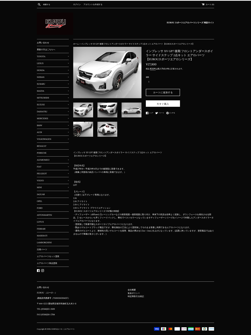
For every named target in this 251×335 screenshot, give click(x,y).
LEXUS (53, 63)
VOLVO (53, 180)
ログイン (77, 4)
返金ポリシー (134, 293)
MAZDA (53, 91)
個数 (147, 77)
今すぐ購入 (163, 103)
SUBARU (53, 84)
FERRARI (41, 229)
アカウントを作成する (93, 4)
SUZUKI (53, 104)
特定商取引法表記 (136, 296)
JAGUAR (41, 194)
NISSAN (53, 77)
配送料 (153, 68)
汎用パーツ (42, 249)
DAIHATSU (53, 111)
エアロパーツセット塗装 (48, 256)
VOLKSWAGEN (53, 139)
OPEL (39, 201)
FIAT (53, 166)
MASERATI (42, 235)
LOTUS (40, 222)
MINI (53, 187)
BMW (53, 125)
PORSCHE (41, 153)
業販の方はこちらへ (46, 49)
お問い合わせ (43, 42)
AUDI (53, 132)
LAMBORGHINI (44, 242)
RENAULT (41, 146)
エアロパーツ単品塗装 (47, 263)
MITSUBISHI (53, 97)
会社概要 (132, 289)
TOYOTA (53, 56)
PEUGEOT (53, 173)
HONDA (53, 70)
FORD (39, 208)
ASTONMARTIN (44, 215)
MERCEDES (53, 118)
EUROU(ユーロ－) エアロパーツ (62, 329)
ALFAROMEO (53, 160)
